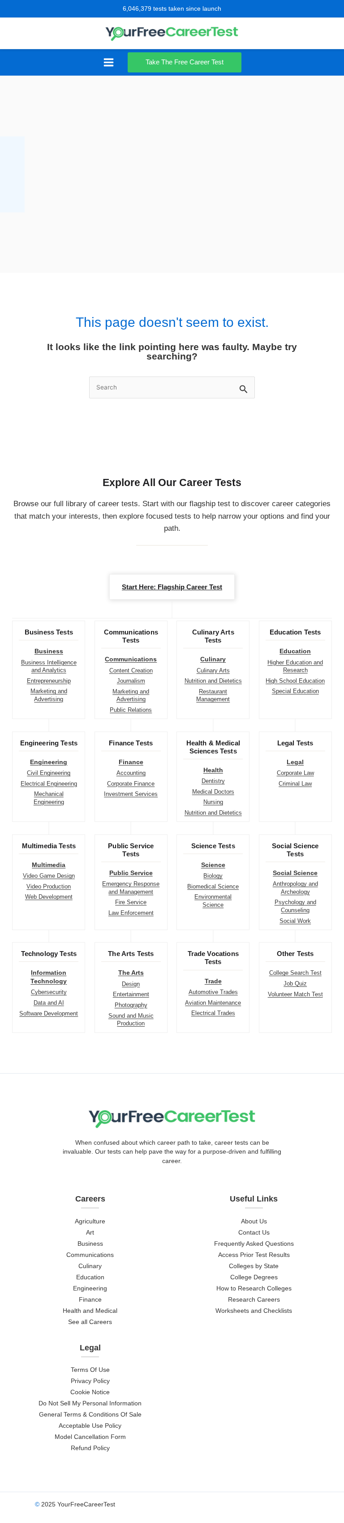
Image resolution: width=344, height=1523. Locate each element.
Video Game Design (49, 875)
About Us (254, 1221)
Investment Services (131, 794)
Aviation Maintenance (213, 1002)
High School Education (295, 680)
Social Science (295, 873)
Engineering (48, 762)
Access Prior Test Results (254, 1255)
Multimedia (48, 865)
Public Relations (131, 710)
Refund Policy (90, 1448)
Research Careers (254, 1299)
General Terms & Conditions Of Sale (90, 1414)
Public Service (131, 873)
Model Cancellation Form (90, 1437)
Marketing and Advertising (48, 695)
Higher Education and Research (295, 666)
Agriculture (90, 1221)
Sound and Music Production (131, 1019)
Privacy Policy (90, 1381)
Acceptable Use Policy (90, 1425)
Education (295, 651)
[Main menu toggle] (108, 62)
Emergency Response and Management (130, 887)
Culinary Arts (213, 670)
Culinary (213, 659)
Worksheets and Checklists (253, 1310)
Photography (131, 1005)
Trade (213, 981)
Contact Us (254, 1232)
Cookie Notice (90, 1392)
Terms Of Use (90, 1369)
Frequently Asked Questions (254, 1243)
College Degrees (254, 1277)
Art (90, 1232)
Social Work (295, 921)
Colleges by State (254, 1266)
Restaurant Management (213, 695)
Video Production (48, 886)
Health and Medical (90, 1310)
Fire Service (130, 902)
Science (213, 865)
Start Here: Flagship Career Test (172, 587)
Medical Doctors (213, 791)
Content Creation (131, 670)
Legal (295, 762)
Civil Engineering (48, 773)
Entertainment (131, 994)
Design (131, 984)
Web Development (49, 896)
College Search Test (295, 972)
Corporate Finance (131, 783)
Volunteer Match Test (295, 994)
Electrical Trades (213, 1013)
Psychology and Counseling (295, 906)
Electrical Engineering (49, 783)
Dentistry (213, 781)
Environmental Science (213, 900)
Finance (131, 762)
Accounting (131, 773)
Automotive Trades (213, 992)
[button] (187, 62)
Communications (131, 659)
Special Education (295, 691)
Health (213, 770)
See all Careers (90, 1322)
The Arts (131, 972)
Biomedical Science (213, 886)
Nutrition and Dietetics (213, 680)
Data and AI (49, 1002)
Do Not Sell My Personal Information (90, 1403)
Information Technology (48, 976)
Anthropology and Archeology (295, 887)
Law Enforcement (131, 913)
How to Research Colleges (254, 1288)
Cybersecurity (49, 992)
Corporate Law (295, 773)
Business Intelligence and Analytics (49, 666)
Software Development (48, 1013)
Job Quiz (295, 983)
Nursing (213, 802)
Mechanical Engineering (49, 798)
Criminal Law (295, 783)
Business (48, 651)
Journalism (131, 680)
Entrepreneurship (49, 680)
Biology (213, 875)
